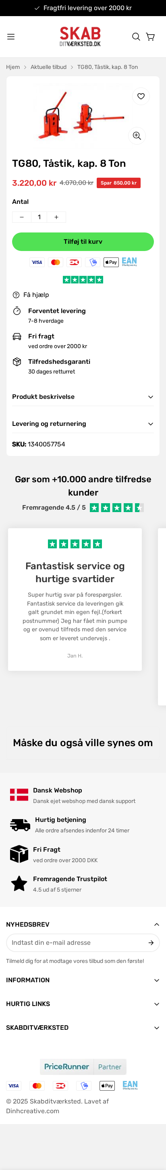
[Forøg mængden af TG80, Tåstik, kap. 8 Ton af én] (56, 217)
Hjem (13, 67)
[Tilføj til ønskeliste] (141, 96)
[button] (136, 36)
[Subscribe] (150, 942)
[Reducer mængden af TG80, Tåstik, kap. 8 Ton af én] (21, 217)
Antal (20, 201)
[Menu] (11, 36)
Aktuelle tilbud (48, 67)
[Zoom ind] (137, 136)
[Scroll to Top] (151, 1127)
